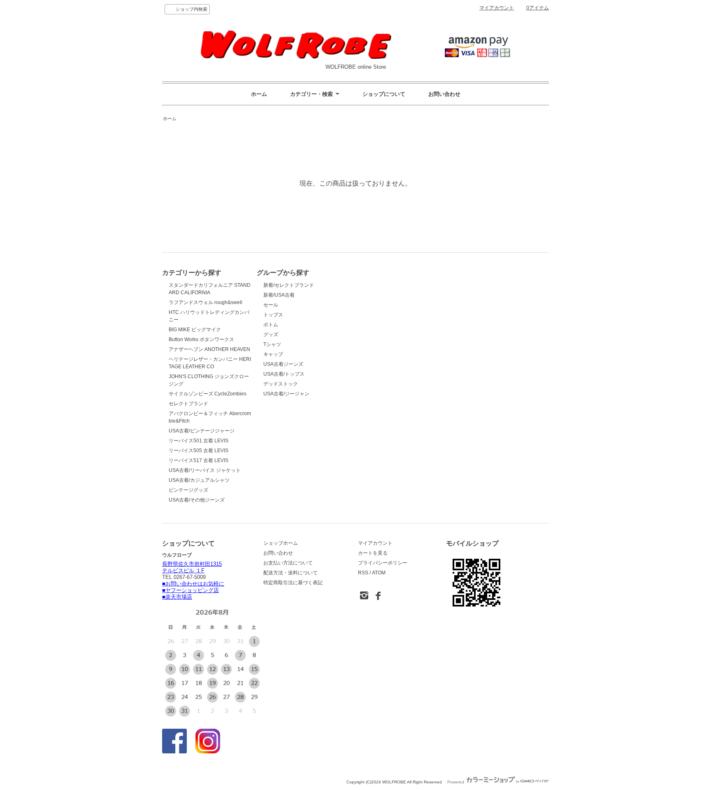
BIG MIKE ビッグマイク (195, 329)
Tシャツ (272, 344)
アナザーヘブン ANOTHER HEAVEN (209, 349)
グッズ (270, 334)
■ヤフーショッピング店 (190, 590)
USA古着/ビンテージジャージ (202, 431)
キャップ (273, 354)
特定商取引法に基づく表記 (293, 583)
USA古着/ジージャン (286, 394)
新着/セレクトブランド (288, 285)
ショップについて (383, 94)
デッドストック (280, 384)
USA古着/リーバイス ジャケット (205, 470)
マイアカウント (496, 8)
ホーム (259, 94)
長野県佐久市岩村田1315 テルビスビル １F (192, 567)
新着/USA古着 (279, 295)
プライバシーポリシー (382, 563)
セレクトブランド (188, 404)
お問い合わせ (444, 94)
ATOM (379, 573)
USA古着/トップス (283, 374)
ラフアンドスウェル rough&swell (205, 302)
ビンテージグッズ (188, 490)
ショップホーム (280, 543)
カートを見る (373, 553)
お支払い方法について (288, 563)
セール (270, 305)
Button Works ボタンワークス (201, 339)
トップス (273, 315)
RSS (363, 573)
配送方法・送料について (290, 573)
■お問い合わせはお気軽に (193, 584)
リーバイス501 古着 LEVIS (198, 441)
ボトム (270, 325)
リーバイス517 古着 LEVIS (198, 460)
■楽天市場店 (177, 597)
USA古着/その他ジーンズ (197, 500)
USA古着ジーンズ (283, 364)
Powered (456, 782)
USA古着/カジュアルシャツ (199, 480)
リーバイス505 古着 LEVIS (198, 450)
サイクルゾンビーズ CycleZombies (207, 394)
